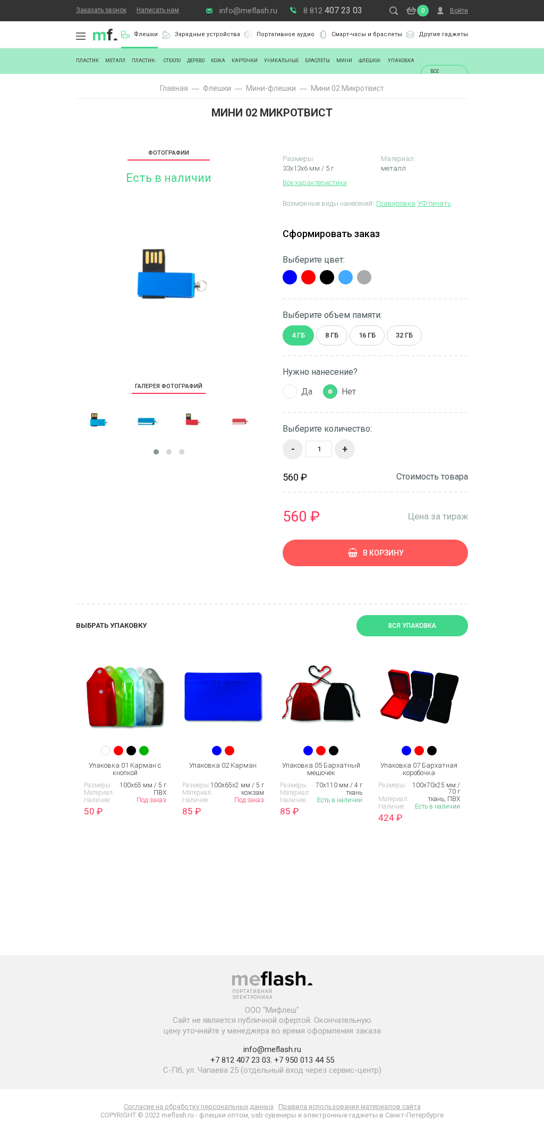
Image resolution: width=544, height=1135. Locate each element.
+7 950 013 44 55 (304, 1060)
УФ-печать (434, 203)
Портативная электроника (105, 34)
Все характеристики (315, 183)
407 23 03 (332, 10)
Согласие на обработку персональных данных (199, 1107)
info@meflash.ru (248, 10)
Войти (459, 10)
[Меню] (81, 36)
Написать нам (158, 10)
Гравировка (395, 203)
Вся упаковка (412, 625)
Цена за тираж (438, 516)
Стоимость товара (432, 477)
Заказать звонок (101, 10)
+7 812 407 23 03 (240, 1060)
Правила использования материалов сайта (349, 1107)
